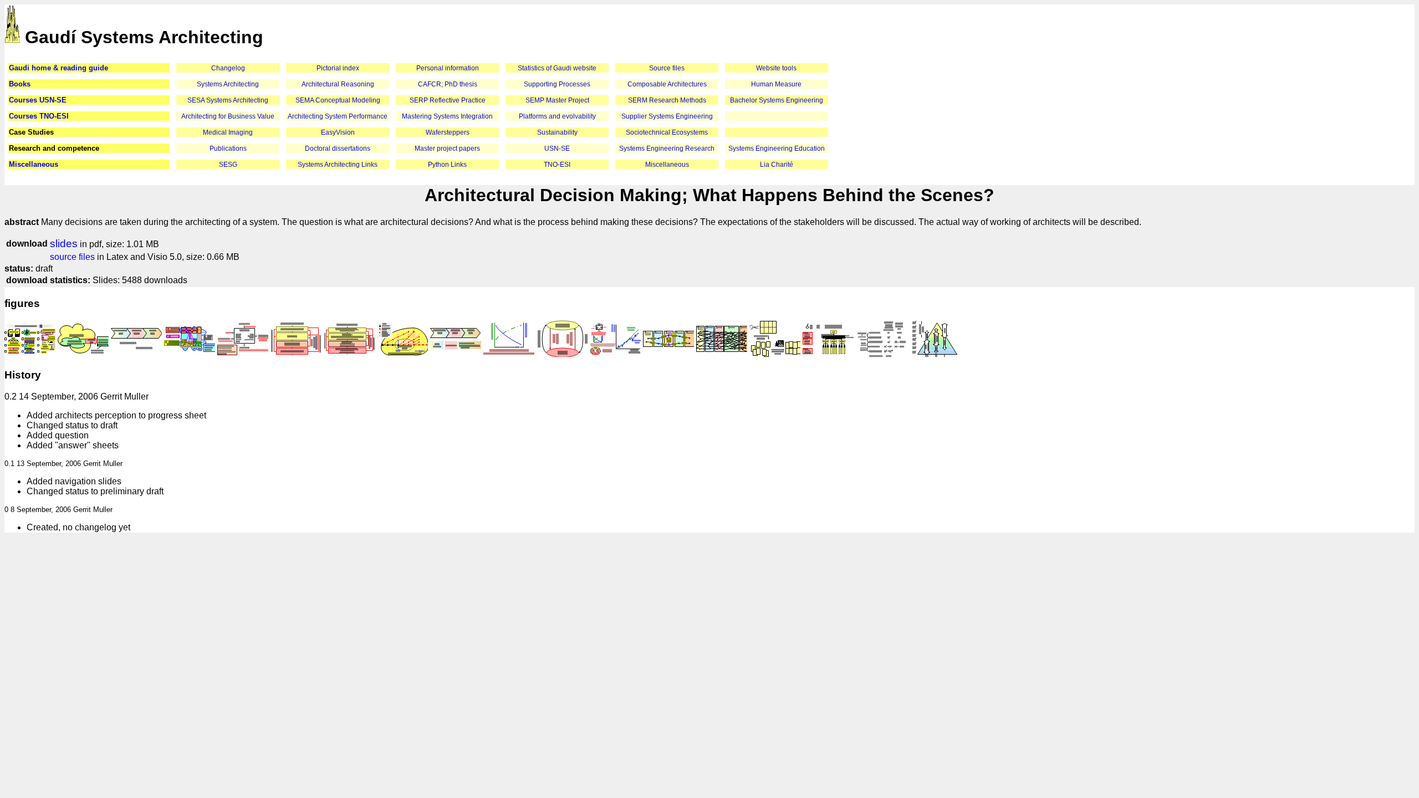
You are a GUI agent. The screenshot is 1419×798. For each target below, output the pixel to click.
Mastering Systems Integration (447, 116)
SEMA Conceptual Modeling (337, 100)
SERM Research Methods (667, 100)
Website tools (776, 68)
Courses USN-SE (38, 100)
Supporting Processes (557, 84)
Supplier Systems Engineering (667, 116)
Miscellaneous (33, 164)
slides (64, 243)
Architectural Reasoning (338, 84)
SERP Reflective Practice (448, 100)
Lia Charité (776, 164)
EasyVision (338, 132)
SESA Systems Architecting (227, 100)
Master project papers (447, 148)
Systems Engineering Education (776, 148)
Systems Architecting (228, 84)
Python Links (447, 164)
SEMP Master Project (557, 100)
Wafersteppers (447, 132)
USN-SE (557, 148)
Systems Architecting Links (337, 164)
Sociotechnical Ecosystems (667, 132)
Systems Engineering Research (666, 148)
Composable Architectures (667, 84)
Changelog (228, 68)
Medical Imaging (228, 132)
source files (72, 257)
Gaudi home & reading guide (58, 68)
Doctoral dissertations (337, 148)
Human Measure (776, 84)
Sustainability (557, 132)
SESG (228, 164)
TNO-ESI (557, 164)
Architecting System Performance (337, 116)
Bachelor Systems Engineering (776, 100)
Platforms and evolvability (557, 116)
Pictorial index (338, 68)
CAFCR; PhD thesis (447, 84)
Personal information (447, 68)
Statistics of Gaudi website (557, 68)
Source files (667, 68)
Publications (228, 148)
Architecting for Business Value (227, 116)
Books (19, 84)
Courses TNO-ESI (39, 116)
